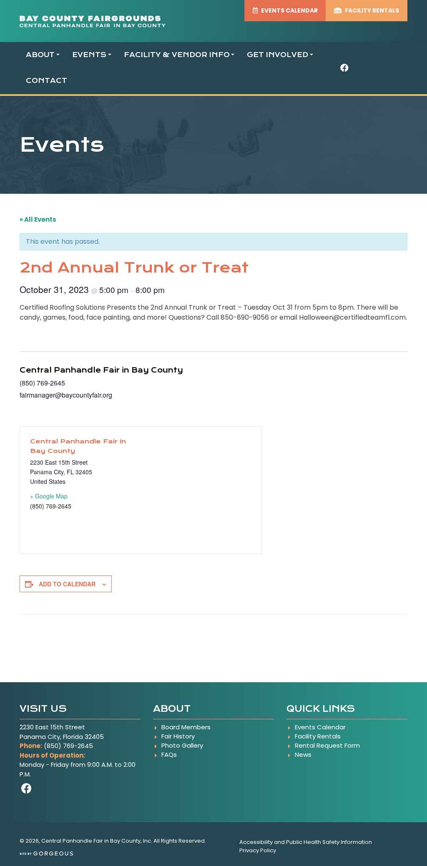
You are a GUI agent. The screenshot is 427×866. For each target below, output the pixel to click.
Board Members (186, 727)
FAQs (169, 754)
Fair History (178, 736)
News (303, 754)
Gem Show (40, 632)
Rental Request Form (327, 745)
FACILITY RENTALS (371, 10)
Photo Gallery (182, 745)
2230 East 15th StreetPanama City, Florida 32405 (62, 732)
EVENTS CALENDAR (289, 10)
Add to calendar (67, 584)
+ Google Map (49, 496)
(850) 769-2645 (68, 745)
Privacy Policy (257, 850)
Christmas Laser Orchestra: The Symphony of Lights (316, 632)
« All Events (38, 219)
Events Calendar (320, 727)
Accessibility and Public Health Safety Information (305, 842)
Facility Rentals (318, 736)
